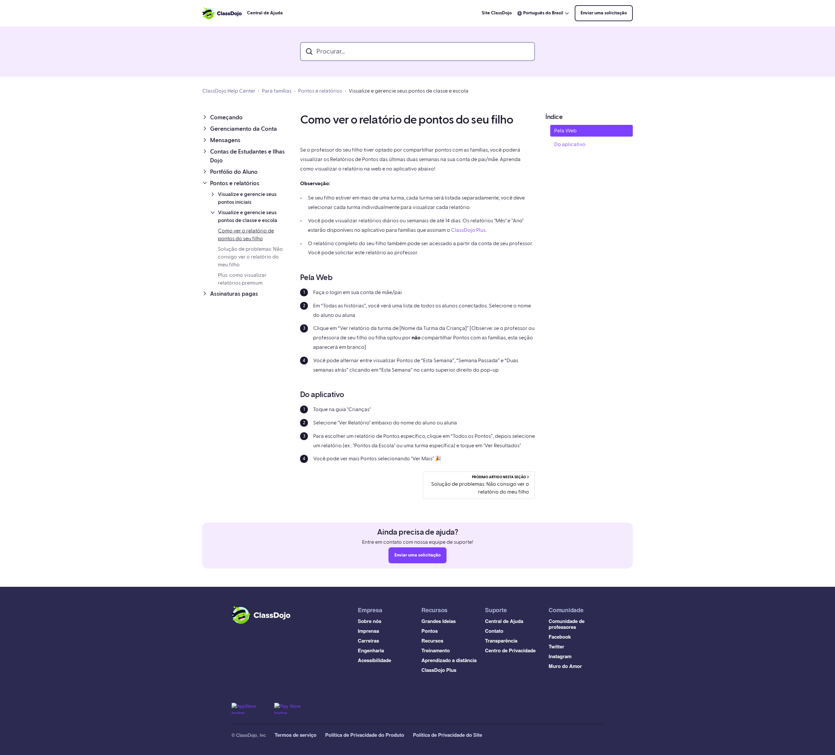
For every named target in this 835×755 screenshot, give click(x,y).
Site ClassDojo (497, 13)
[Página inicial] (222, 13)
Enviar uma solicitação (604, 13)
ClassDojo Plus (468, 230)
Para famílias (277, 91)
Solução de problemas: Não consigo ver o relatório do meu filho (250, 256)
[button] (246, 117)
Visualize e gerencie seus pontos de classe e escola (408, 91)
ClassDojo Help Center (228, 91)
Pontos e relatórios (320, 91)
